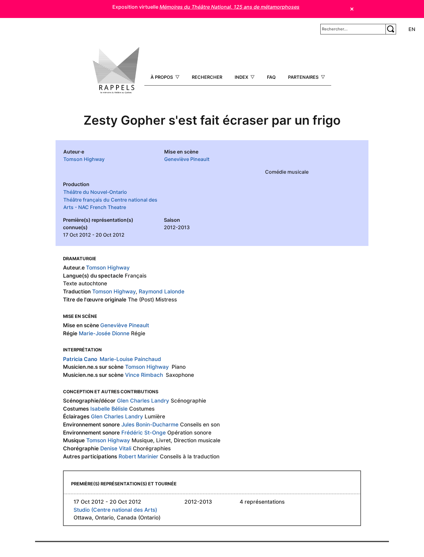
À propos (162, 77)
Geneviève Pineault (187, 159)
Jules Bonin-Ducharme (149, 424)
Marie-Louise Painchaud (130, 359)
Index (242, 77)
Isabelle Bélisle (109, 408)
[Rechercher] (391, 29)
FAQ (271, 77)
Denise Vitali (115, 448)
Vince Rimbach (144, 375)
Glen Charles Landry (143, 400)
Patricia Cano (80, 359)
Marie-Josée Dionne (104, 333)
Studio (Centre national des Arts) (115, 509)
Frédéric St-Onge (143, 432)
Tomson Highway (84, 159)
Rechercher (207, 77)
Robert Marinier (138, 456)
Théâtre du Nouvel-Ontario (95, 192)
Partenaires (304, 77)
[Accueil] (116, 70)
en (411, 29)
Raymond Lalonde (161, 291)
